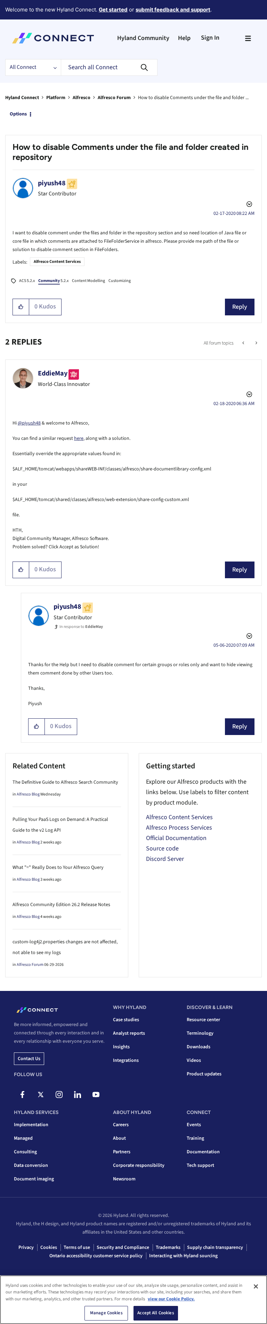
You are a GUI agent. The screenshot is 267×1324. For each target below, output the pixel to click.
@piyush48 (29, 423)
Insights (121, 1046)
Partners (121, 1151)
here (78, 438)
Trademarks (168, 1247)
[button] (21, 307)
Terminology (200, 1033)
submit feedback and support (173, 9)
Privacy (26, 1247)
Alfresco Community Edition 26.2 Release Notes (61, 904)
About (119, 1138)
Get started (113, 9)
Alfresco (81, 97)
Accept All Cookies (155, 1313)
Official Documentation (176, 838)
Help (184, 38)
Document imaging (34, 1179)
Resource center (203, 1019)
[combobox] (109, 67)
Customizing (119, 281)
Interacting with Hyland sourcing (183, 1255)
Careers (121, 1124)
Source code (162, 848)
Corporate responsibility (138, 1165)
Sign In (210, 37)
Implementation (31, 1124)
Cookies (48, 1247)
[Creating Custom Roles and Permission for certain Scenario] (244, 343)
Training (195, 1138)
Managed (23, 1138)
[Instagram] (59, 1094)
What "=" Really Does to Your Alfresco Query (58, 867)
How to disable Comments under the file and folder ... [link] (193, 97)
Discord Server (165, 859)
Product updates (204, 1074)
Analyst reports (129, 1033)
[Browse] (248, 38)
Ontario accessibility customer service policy (96, 1255)
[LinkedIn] (77, 1094)
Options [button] (18, 114)
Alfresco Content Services (57, 262)
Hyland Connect (22, 97)
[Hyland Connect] (53, 38)
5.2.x (53, 281)
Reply (239, 306)
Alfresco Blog (28, 794)
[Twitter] (40, 1094)
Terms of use (77, 1247)
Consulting (25, 1151)
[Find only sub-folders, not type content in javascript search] (256, 343)
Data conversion (31, 1165)
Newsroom (124, 1179)
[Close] (256, 1286)
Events (194, 1124)
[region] (133, 1299)
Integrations (126, 1060)
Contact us (29, 1058)
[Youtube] (96, 1094)
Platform (55, 97)
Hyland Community (143, 38)
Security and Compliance (123, 1247)
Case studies (126, 1019)
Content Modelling (88, 281)
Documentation (203, 1151)
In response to (81, 627)
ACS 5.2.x (27, 281)
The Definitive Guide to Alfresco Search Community (65, 782)
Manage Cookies (106, 1313)
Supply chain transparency (215, 1247)
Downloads (198, 1046)
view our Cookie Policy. (171, 1299)
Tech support (200, 1165)
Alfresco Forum (114, 97)
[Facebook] (22, 1094)
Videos (194, 1060)
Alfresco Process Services (179, 827)
